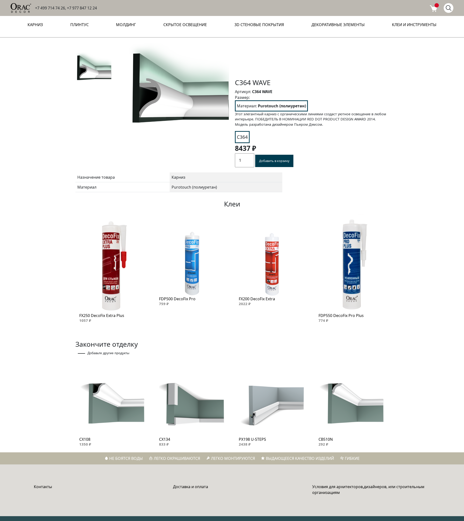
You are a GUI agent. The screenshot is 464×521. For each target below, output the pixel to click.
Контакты (43, 486)
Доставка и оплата (190, 486)
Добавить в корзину (274, 161)
